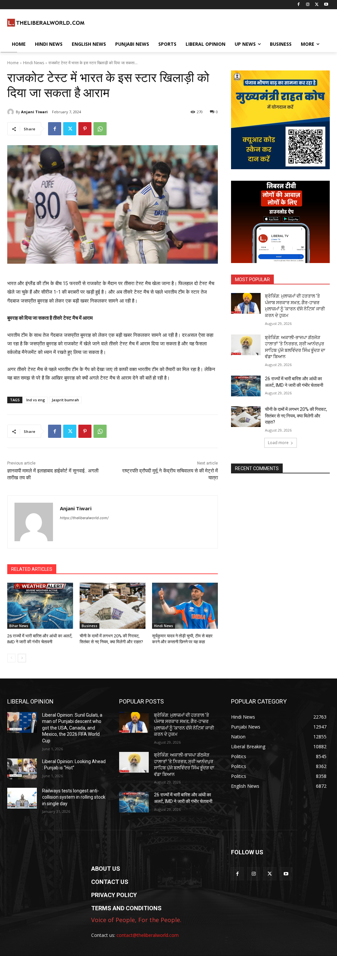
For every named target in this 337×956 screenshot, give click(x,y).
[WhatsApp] (100, 128)
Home (13, 63)
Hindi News (33, 63)
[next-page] (22, 658)
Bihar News (18, 626)
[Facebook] (298, 5)
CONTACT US (109, 881)
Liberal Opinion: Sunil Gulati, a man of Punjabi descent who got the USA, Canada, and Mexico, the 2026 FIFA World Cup (72, 727)
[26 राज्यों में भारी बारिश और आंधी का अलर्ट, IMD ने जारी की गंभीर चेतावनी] (40, 606)
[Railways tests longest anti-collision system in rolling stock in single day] (22, 798)
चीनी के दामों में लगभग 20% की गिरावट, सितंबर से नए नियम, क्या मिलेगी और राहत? (296, 416)
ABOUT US (105, 868)
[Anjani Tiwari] (11, 112)
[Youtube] (326, 5)
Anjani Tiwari (34, 111)
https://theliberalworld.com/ (84, 518)
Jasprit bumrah (65, 399)
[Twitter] (317, 5)
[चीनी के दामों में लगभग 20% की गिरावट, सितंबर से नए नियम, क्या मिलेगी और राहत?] (112, 606)
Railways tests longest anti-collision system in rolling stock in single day (73, 797)
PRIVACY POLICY (114, 894)
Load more (278, 442)
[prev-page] (11, 658)
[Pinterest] (84, 128)
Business (89, 626)
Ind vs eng (35, 399)
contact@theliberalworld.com (148, 935)
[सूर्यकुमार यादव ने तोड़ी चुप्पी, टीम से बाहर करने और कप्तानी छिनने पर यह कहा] (185, 606)
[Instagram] (308, 5)
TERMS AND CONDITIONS (126, 908)
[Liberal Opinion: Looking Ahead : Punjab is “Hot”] (22, 768)
